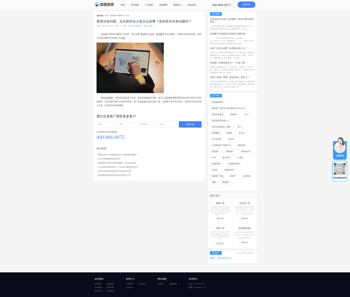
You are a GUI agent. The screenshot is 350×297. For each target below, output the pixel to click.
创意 (151, 26)
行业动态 (141, 284)
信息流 (231, 139)
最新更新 (173, 284)
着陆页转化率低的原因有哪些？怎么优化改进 (117, 163)
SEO (246, 114)
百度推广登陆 (217, 176)
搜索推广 (234, 114)
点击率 (145, 26)
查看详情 (220, 218)
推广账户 (226, 158)
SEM (214, 158)
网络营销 (241, 145)
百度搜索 (215, 133)
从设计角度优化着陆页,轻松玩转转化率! (115, 171)
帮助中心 (121, 16)
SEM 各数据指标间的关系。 (110, 159)
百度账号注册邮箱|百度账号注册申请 (227, 34)
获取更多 (244, 242)
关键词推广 (216, 164)
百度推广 (215, 151)
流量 (214, 182)
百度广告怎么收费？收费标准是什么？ (228, 48)
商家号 (233, 176)
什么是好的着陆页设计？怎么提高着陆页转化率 (118, 167)
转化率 (130, 26)
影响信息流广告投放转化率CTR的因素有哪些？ (118, 155)
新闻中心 (177, 5)
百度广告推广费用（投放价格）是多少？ (229, 77)
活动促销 (98, 287)
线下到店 (110, 287)
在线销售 (110, 284)
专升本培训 (216, 139)
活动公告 (129, 287)
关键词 (229, 133)
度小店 (242, 133)
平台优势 (135, 5)
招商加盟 (110, 291)
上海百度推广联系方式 (221, 145)
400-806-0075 (221, 5)
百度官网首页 (217, 114)
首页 (123, 5)
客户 (240, 127)
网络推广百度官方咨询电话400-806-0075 (229, 108)
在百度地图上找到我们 (246, 253)
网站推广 (230, 151)
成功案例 (163, 5)
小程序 (215, 170)
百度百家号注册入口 (220, 121)
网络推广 (226, 182)
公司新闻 (129, 284)
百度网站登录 (234, 164)
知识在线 (192, 5)
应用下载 (98, 291)
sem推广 (240, 158)
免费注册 (246, 4)
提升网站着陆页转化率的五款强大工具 (114, 175)
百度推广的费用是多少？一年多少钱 (227, 63)
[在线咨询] (340, 148)
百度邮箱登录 (217, 102)
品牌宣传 (98, 284)
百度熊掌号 (229, 170)
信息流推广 (138, 26)
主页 (106, 16)
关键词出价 (245, 151)
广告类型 (149, 5)
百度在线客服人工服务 (221, 127)
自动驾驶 (246, 176)
